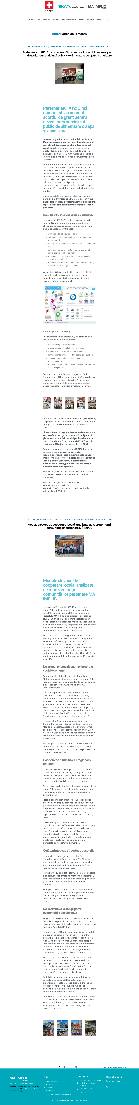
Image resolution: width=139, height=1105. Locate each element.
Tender (81, 19)
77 (76, 1067)
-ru (29, 47)
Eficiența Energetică (69, 19)
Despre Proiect (34, 19)
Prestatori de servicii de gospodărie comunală (83, 47)
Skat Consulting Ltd (17, 1091)
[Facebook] (107, 1087)
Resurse (56, 19)
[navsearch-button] (108, 19)
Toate (108, 47)
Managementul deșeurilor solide (46, 47)
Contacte (90, 19)
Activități (46, 19)
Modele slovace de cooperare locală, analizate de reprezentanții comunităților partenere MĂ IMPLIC (69, 526)
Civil (29, 519)
